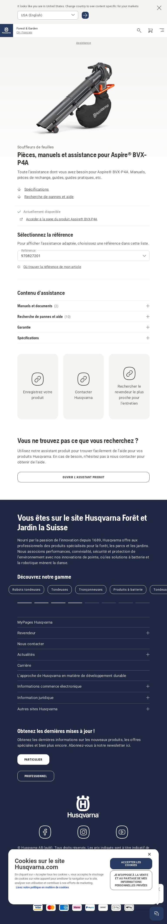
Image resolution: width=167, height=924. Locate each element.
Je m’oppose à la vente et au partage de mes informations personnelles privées (131, 880)
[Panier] (150, 30)
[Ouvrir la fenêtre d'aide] (157, 914)
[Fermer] (149, 854)
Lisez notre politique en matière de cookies (42, 887)
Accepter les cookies (131, 864)
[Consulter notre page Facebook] (45, 832)
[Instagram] (83, 832)
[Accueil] (6, 30)
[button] (24, 602)
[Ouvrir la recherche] (139, 30)
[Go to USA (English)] (85, 15)
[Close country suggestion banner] (159, 7)
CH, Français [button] (24, 32)
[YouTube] (122, 832)
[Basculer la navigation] (162, 30)
